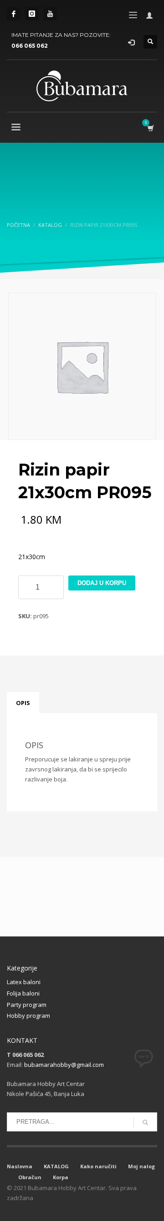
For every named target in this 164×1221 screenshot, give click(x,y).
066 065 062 (29, 45)
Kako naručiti (98, 1166)
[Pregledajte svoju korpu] (150, 128)
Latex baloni (24, 982)
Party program (26, 1005)
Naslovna (19, 1166)
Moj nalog (141, 1166)
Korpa (60, 1177)
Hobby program (28, 1015)
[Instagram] (32, 13)
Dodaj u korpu (101, 583)
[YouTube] (50, 13)
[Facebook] (13, 13)
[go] (145, 1122)
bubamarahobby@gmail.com (64, 1065)
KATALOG (56, 1166)
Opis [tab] (23, 703)
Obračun (29, 1177)
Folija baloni (23, 993)
